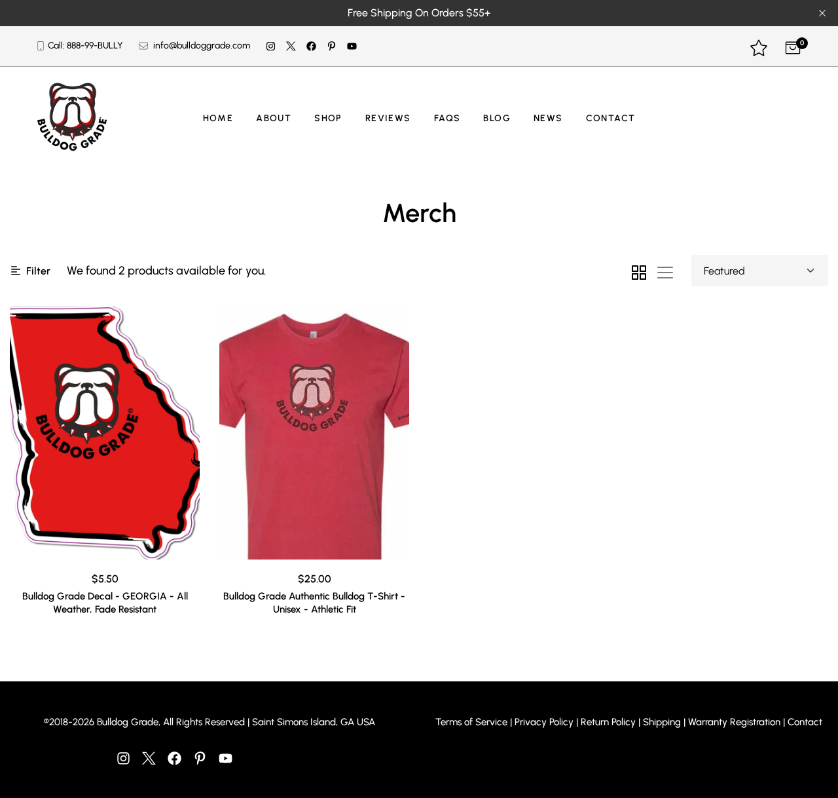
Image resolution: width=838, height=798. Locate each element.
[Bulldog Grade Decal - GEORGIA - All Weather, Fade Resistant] (105, 433)
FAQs (447, 118)
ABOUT (273, 118)
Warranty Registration (734, 722)
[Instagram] (271, 46)
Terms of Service (471, 722)
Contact (805, 722)
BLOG (497, 118)
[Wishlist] (759, 49)
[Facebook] (311, 46)
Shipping (662, 722)
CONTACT (611, 118)
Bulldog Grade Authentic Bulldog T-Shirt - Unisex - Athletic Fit (314, 602)
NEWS (548, 118)
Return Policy (608, 722)
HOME (218, 118)
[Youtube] (352, 46)
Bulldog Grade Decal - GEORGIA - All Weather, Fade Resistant (105, 602)
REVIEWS (388, 118)
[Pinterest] (332, 46)
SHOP (328, 118)
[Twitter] (291, 46)
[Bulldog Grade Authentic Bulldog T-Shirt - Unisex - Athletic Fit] (314, 433)
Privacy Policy (544, 722)
